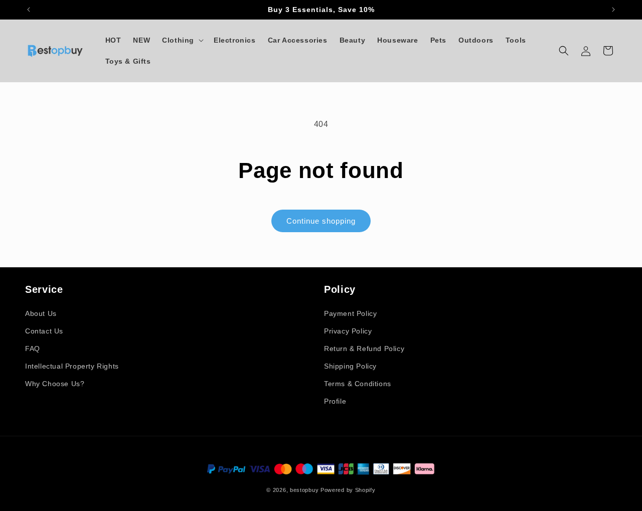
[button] (182, 40)
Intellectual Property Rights (72, 366)
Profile (335, 401)
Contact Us (44, 331)
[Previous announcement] (29, 9)
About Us (41, 313)
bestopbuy (304, 490)
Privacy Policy (348, 331)
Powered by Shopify (348, 490)
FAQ (32, 349)
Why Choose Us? (54, 384)
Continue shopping (321, 221)
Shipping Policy (350, 366)
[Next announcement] (613, 9)
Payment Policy (350, 313)
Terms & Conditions (357, 384)
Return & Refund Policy (364, 349)
